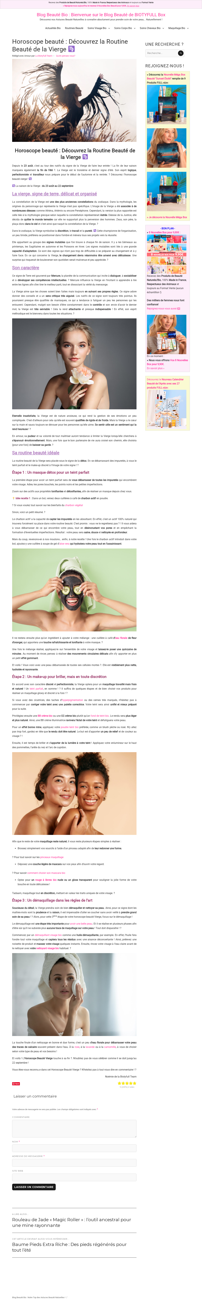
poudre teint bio (70, 727)
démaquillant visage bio (48, 935)
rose (77, 1046)
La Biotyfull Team (43, 56)
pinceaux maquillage (51, 857)
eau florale (121, 637)
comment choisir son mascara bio (46, 872)
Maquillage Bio (176, 28)
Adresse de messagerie (28, 1156)
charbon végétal (74, 505)
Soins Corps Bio (123, 28)
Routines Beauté (74, 28)
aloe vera (64, 543)
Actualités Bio (53, 28)
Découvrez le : (165, 383)
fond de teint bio (100, 715)
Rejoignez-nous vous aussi (163, 308)
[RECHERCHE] (181, 53)
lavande (90, 1046)
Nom (16, 1141)
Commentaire (21, 1117)
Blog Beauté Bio (52, 14)
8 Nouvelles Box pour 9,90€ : (164, 232)
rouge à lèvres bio (45, 879)
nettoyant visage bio (47, 948)
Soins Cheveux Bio (150, 28)
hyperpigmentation (72, 700)
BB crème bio (45, 715)
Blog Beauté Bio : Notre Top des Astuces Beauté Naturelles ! (38, 1297)
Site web (17, 1171)
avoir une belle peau (81, 923)
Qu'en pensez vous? (65, 56)
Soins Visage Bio (97, 28)
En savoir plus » (155, 368)
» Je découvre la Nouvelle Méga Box (167, 217)
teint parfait (36, 688)
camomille (110, 1046)
